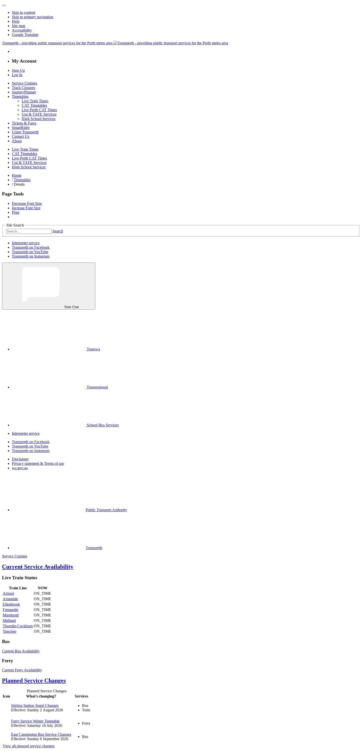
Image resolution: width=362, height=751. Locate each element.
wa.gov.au (20, 468)
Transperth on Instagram (30, 256)
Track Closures (23, 88)
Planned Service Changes (34, 680)
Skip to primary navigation (32, 17)
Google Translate (25, 35)
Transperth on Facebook (30, 247)
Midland (9, 620)
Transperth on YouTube (30, 252)
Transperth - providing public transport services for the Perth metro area (58, 43)
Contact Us (20, 136)
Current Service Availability (37, 566)
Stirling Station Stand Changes (35, 705)
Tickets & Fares (24, 123)
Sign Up (18, 70)
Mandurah (11, 615)
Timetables (20, 96)
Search (57, 231)
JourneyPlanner (24, 92)
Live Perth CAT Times (39, 110)
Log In (17, 75)
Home (16, 175)
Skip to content (23, 12)
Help (15, 21)
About (17, 141)
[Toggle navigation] (4, 5)
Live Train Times (35, 101)
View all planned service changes (28, 746)
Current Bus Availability (21, 651)
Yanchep (9, 631)
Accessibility (22, 30)
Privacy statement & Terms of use (38, 463)
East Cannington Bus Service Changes (41, 734)
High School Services (38, 119)
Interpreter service (26, 243)
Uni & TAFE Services (39, 114)
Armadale (10, 599)
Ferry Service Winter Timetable (35, 721)
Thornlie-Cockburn (18, 626)
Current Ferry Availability (22, 670)
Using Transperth (25, 132)
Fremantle (10, 610)
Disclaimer (20, 459)
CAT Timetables (34, 105)
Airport (8, 593)
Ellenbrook (11, 604)
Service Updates (24, 83)
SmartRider (21, 127)
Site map (18, 26)
